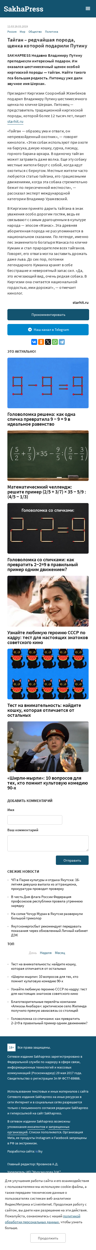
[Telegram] (62, 342)
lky (39, 1151)
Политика (51, 31)
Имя (10, 809)
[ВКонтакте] (34, 342)
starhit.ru (15, 121)
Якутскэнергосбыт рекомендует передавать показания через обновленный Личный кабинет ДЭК (49, 930)
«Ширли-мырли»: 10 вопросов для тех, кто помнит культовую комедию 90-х (47, 783)
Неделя (46, 952)
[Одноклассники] (41, 342)
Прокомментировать (48, 314)
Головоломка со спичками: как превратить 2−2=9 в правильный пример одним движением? (42, 564)
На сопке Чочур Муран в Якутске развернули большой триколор (47, 915)
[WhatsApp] (55, 342)
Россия (11, 31)
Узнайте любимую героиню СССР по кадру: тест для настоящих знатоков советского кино (47, 637)
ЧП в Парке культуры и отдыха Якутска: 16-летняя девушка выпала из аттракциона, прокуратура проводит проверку (45, 884)
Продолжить (48, 1238)
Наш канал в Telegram (51, 329)
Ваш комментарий (22, 830)
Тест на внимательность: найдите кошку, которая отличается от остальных (44, 710)
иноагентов (36, 1126)
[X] (48, 342)
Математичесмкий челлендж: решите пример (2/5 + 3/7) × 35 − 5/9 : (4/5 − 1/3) (46, 492)
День (33, 952)
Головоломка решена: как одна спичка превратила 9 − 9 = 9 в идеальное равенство (41, 419)
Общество (35, 31)
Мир (22, 31)
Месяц (60, 952)
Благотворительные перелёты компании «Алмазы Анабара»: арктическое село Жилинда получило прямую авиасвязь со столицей (49, 1006)
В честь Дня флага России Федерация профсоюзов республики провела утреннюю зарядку (47, 901)
